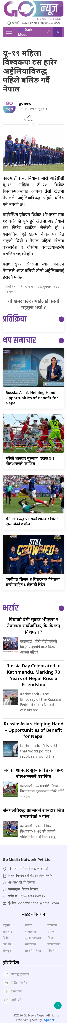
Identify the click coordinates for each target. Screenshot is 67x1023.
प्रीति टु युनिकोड (20, 974)
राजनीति (52, 925)
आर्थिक (7, 944)
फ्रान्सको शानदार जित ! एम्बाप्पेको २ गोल (33, 813)
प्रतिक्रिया (15, 319)
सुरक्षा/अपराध (33, 938)
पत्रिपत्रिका (53, 944)
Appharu (50, 1020)
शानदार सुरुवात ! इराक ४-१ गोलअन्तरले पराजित (30, 461)
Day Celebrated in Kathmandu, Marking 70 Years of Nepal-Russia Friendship (33, 674)
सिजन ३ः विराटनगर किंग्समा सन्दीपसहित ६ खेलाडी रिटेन (33, 582)
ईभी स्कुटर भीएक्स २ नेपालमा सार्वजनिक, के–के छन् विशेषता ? (33, 625)
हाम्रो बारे (16, 1000)
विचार (28, 925)
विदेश (6, 938)
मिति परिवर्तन (19, 983)
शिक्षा (50, 938)
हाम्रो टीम (16, 991)
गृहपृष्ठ (6, 925)
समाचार (7, 931)
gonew (25, 103)
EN (58, 32)
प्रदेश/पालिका (33, 951)
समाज (51, 931)
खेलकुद (7, 951)
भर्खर (11, 608)
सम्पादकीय (31, 931)
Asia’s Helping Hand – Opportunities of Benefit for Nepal (32, 398)
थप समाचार (19, 340)
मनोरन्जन (30, 944)
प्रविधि (51, 951)
